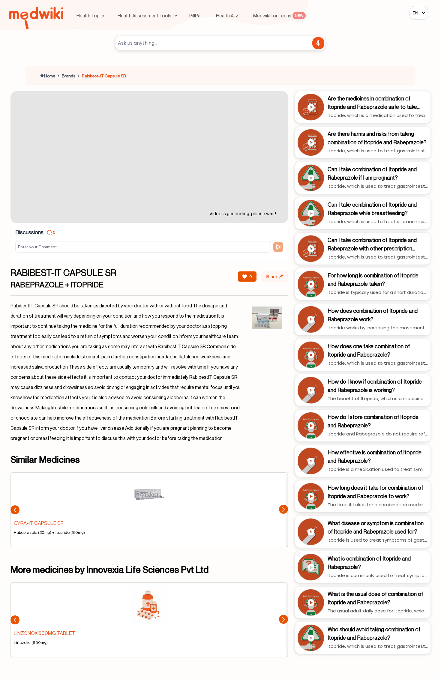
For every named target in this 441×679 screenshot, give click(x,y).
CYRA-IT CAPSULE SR (39, 523)
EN (415, 12)
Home (49, 75)
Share (271, 276)
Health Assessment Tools (144, 16)
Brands (68, 75)
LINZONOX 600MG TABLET (45, 633)
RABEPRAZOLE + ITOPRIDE (57, 284)
